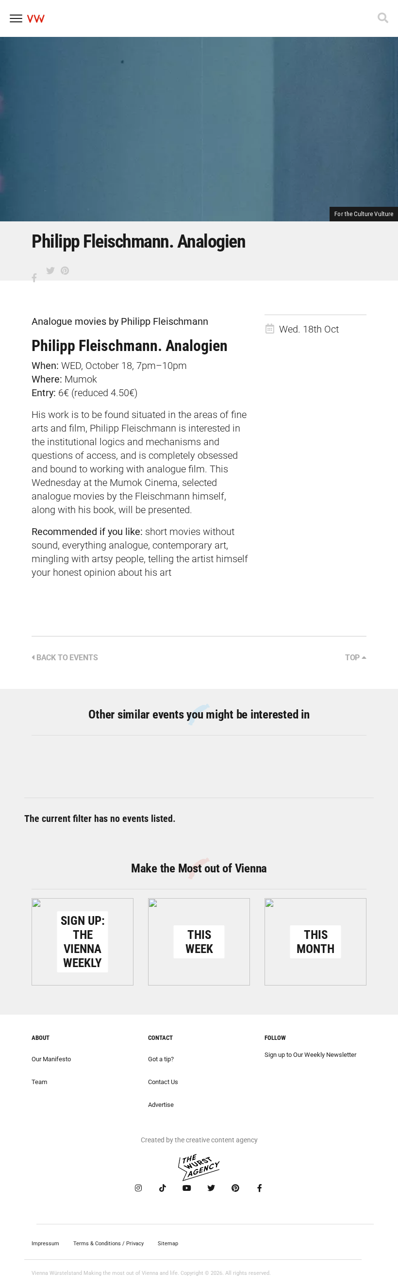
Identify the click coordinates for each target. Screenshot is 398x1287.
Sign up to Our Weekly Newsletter (310, 1054)
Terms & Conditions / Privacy (108, 1243)
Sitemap (168, 1243)
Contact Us (163, 1082)
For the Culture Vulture (363, 213)
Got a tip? (161, 1059)
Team (39, 1082)
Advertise (161, 1104)
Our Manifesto (51, 1059)
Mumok (81, 379)
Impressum (45, 1243)
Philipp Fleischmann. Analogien (130, 345)
